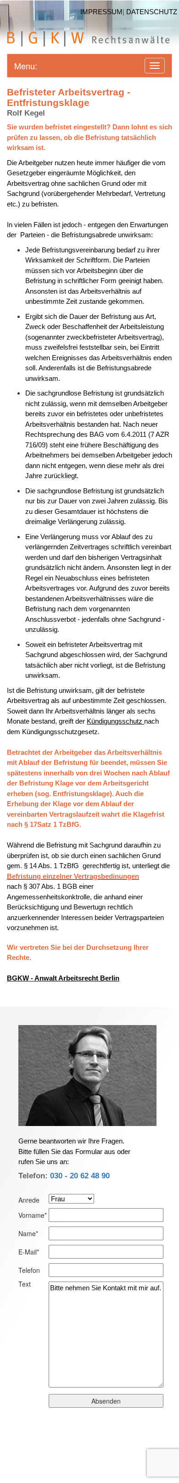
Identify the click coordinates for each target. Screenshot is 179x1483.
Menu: (25, 66)
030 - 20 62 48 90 (80, 1175)
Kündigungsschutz (115, 721)
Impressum (101, 12)
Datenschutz (151, 12)
